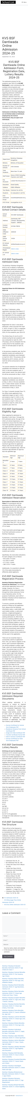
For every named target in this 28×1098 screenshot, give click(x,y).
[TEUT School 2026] (8, 2)
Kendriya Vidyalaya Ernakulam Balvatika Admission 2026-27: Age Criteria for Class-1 (12, 967)
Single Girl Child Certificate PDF (15, 733)
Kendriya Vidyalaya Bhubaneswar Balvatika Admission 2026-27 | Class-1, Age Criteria (13, 1074)
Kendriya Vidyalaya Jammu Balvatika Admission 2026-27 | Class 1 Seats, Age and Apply (13, 1042)
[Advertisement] (14, 22)
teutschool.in (19, 1095)
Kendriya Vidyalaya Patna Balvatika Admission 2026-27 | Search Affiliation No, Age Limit (13, 1012)
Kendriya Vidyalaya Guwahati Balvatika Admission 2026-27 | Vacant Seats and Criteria (14, 1061)
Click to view (15, 249)
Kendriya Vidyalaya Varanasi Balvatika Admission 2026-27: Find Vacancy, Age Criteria (13, 974)
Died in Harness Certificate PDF (15, 736)
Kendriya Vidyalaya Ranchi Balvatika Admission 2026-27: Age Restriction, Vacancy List (13, 987)
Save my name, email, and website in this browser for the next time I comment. (14, 950)
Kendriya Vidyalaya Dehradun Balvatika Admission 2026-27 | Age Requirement (12, 1080)
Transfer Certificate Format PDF (15, 735)
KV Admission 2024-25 (11, 898)
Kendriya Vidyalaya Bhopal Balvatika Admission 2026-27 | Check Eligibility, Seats (13, 1086)
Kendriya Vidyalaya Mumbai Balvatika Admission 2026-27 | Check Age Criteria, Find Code (13, 1006)
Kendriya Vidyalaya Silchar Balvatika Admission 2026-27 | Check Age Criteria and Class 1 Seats (13, 993)
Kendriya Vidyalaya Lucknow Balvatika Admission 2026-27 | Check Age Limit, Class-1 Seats (13, 1018)
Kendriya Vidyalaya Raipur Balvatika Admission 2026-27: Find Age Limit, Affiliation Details (13, 980)
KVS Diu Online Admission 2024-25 (14, 904)
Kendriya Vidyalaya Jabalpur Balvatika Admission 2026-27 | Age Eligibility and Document (13, 1048)
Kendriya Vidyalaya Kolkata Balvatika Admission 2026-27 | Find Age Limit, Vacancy (13, 1025)
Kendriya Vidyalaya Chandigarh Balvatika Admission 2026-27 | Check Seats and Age (13, 1067)
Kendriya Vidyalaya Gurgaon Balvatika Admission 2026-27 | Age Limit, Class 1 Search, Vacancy (13, 999)
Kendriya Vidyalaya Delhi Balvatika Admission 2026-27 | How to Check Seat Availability (13, 1055)
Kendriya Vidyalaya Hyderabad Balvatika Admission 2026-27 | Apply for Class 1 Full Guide (13, 1031)
